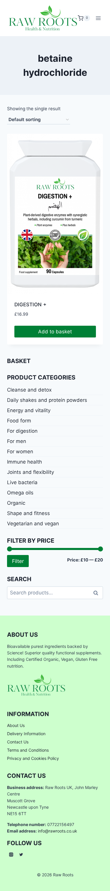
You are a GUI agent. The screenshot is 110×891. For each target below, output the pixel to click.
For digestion (22, 431)
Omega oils (20, 493)
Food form (19, 421)
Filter (18, 561)
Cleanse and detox (29, 390)
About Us (16, 725)
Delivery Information (26, 733)
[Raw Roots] (43, 18)
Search (97, 593)
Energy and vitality (28, 410)
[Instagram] (11, 854)
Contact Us (17, 741)
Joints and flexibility (30, 472)
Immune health (24, 462)
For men (16, 441)
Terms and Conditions (28, 750)
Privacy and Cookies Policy (33, 758)
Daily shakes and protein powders (47, 400)
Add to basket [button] (55, 332)
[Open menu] (98, 18)
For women (20, 451)
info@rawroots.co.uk (57, 830)
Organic (16, 503)
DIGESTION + (30, 304)
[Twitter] (21, 854)
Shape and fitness (28, 513)
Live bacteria (22, 482)
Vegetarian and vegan (33, 523)
